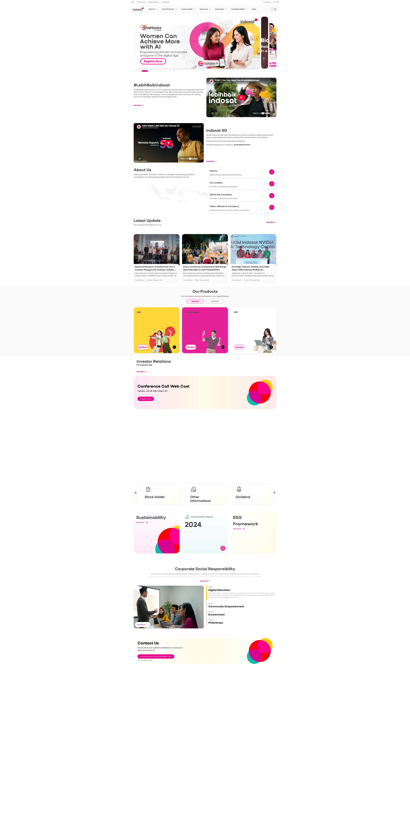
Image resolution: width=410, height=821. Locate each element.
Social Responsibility (238, 9)
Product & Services (168, 9)
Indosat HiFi (165, 2)
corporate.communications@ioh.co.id (156, 656)
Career (254, 9)
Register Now (145, 399)
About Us (152, 9)
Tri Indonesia (141, 2)
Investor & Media (186, 9)
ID (274, 2)
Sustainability (219, 9)
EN (278, 2)
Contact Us (267, 2)
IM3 (133, 2)
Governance (204, 9)
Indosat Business (153, 2)
